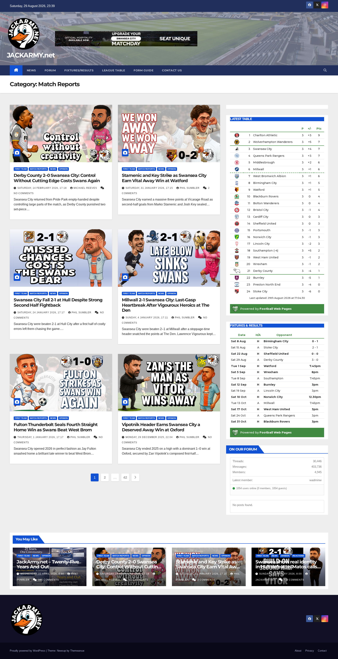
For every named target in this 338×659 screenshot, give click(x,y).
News (31, 70)
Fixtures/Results (78, 70)
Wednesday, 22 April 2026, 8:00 (42, 573)
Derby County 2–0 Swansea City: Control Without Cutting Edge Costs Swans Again (57, 178)
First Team (21, 169)
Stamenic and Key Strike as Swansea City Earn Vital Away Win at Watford (164, 178)
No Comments (24, 193)
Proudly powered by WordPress (28, 650)
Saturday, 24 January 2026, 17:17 (41, 312)
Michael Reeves (86, 188)
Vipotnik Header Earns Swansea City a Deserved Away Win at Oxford (161, 427)
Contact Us (172, 70)
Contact (322, 650)
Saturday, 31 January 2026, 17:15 (150, 188)
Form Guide (143, 70)
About (298, 650)
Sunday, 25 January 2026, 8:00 (281, 573)
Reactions (298, 556)
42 (125, 477)
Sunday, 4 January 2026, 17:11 (147, 317)
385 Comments (48, 579)
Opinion (63, 169)
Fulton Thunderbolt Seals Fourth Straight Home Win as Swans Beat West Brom (56, 427)
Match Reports (38, 169)
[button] (325, 70)
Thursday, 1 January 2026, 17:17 (40, 437)
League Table (113, 70)
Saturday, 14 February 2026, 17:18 (42, 188)
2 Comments (206, 579)
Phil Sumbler (190, 188)
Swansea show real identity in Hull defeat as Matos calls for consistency (286, 566)
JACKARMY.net (31, 55)
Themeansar (77, 650)
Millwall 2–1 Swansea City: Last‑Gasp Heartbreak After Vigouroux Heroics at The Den (165, 305)
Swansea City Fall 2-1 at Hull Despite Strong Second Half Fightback (58, 302)
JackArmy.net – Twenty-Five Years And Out (48, 564)
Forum (50, 70)
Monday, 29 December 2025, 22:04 (149, 437)
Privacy (309, 650)
